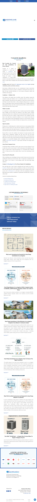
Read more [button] (21, 210)
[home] (7, 20)
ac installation (9, 71)
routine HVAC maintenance (11, 140)
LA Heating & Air (10, 164)
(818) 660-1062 (27, 39)
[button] (35, 21)
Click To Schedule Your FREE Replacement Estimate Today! (13, 219)
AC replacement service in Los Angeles (23, 84)
